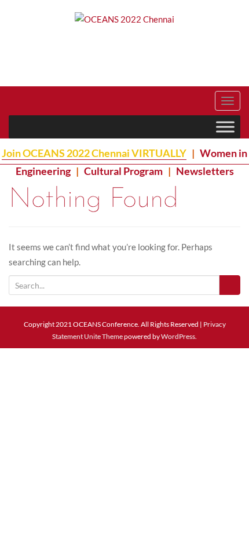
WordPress (178, 336)
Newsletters (205, 171)
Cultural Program (123, 171)
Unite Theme (103, 336)
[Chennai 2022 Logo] (66, 42)
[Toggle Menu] (225, 126)
